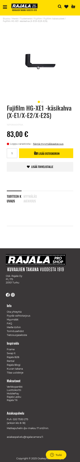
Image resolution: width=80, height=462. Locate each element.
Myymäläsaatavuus (30, 198)
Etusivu (6, 18)
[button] (38, 101)
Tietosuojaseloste (17, 335)
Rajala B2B (13, 357)
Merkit (15, 18)
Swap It (11, 353)
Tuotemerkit (26, 18)
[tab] (15, 196)
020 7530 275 (20, 419)
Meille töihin (14, 327)
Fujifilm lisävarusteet (54, 18)
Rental (10, 361)
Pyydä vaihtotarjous (18, 315)
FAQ (9, 323)
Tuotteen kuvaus (14, 198)
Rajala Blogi (13, 364)
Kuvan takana (15, 368)
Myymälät (12, 319)
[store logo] (26, 7)
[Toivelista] (66, 7)
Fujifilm (38, 18)
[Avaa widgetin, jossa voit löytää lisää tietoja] (56, 455)
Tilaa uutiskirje (15, 372)
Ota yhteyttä (14, 311)
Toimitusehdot (15, 331)
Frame (11, 349)
